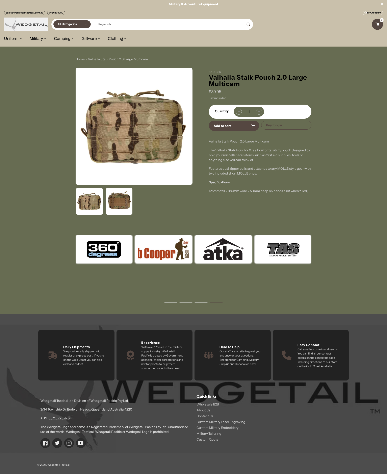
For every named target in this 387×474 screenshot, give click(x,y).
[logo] (163, 249)
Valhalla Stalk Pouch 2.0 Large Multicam (118, 59)
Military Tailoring (209, 433)
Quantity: (222, 111)
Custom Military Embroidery (217, 428)
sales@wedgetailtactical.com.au (24, 12)
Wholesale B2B (208, 404)
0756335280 (56, 12)
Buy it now (274, 125)
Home (80, 59)
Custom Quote (207, 439)
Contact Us (205, 416)
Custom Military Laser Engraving (221, 422)
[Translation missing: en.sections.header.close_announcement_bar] (382, 4)
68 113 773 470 (59, 418)
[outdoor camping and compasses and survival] (223, 249)
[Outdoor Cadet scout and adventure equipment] (104, 249)
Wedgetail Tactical (58, 464)
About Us (203, 410)
